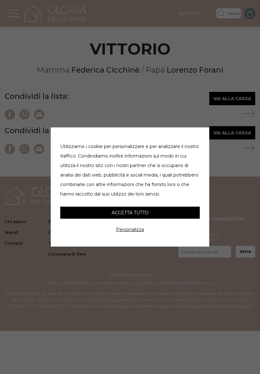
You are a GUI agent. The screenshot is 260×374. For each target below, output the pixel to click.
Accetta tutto (130, 213)
